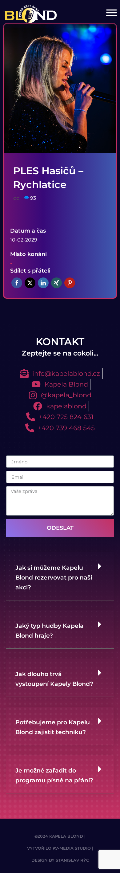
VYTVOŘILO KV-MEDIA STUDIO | (60, 848)
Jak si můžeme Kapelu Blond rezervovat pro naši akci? (53, 577)
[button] (60, 576)
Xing (56, 282)
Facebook (16, 282)
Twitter (30, 282)
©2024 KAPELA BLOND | (60, 836)
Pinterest (69, 282)
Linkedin (43, 282)
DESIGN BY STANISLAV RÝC (60, 860)
